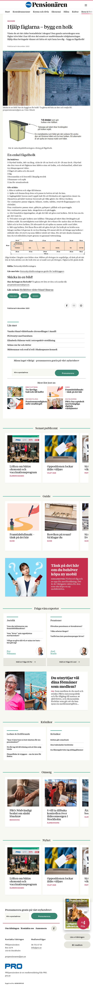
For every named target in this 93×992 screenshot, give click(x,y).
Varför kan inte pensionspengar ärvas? (67, 636)
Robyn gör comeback (59, 739)
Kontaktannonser (21, 11)
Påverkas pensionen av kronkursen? (66, 626)
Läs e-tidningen (77, 937)
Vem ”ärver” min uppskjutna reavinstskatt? (19, 634)
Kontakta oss (27, 928)
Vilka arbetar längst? (59, 631)
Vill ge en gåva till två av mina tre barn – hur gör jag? (24, 641)
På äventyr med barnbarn (19, 335)
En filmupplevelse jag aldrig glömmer (66, 749)
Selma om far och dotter (19, 344)
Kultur (75, 11)
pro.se (7, 975)
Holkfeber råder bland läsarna (36, 289)
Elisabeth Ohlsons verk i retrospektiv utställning (31, 340)
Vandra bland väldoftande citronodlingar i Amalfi (31, 331)
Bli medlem (77, 945)
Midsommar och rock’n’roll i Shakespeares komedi (32, 349)
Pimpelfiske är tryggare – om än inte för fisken (24, 755)
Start (7, 11)
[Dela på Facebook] (67, 305)
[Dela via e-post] (74, 305)
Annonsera (41, 928)
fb (54, 928)
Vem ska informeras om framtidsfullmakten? (17, 627)
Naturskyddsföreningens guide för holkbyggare (42, 271)
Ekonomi (56, 11)
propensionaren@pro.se (18, 284)
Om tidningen (12, 928)
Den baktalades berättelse (61, 744)
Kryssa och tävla (41, 11)
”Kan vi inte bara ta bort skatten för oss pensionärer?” (23, 740)
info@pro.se (36, 947)
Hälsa (66, 11)
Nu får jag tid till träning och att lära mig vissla (24, 748)
